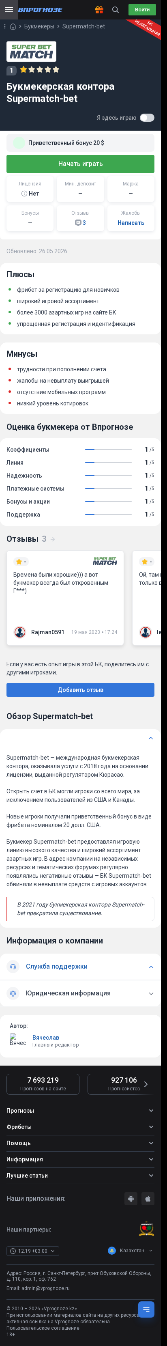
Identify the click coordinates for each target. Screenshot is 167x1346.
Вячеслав (45, 1037)
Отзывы (26, 539)
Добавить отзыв (80, 690)
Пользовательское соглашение (42, 1328)
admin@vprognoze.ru (45, 1288)
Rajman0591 (47, 632)
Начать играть (80, 164)
